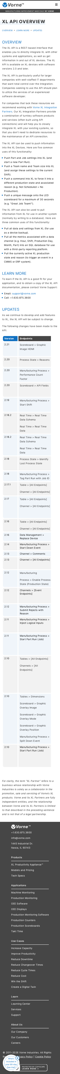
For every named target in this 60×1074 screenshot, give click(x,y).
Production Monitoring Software (30, 914)
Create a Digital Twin (23, 987)
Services (16, 1009)
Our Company (19, 1031)
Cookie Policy (43, 1056)
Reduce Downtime (22, 959)
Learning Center (20, 1003)
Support (16, 1015)
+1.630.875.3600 (21, 832)
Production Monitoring (24, 898)
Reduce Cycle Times (23, 970)
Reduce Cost (18, 975)
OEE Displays (19, 909)
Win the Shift (19, 981)
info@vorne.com (20, 838)
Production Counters (23, 920)
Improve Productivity (23, 953)
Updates (37, 30)
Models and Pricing (22, 870)
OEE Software (19, 903)
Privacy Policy (24, 1056)
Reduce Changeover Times (27, 964)
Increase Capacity (21, 948)
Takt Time (17, 931)
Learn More (22, 30)
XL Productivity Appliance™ (27, 864)
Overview (7, 30)
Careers (16, 1042)
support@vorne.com (24, 293)
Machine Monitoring (22, 892)
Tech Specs (18, 875)
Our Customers (20, 1037)
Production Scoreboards (25, 925)
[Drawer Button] (56, 5)
